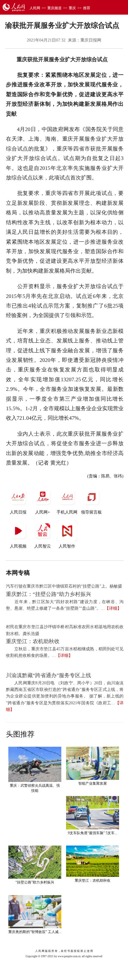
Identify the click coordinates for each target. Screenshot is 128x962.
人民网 (34, 8)
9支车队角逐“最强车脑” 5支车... (92, 833)
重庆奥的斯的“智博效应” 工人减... (34, 932)
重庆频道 (54, 8)
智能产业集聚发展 (92, 783)
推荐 (86, 8)
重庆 (72, 8)
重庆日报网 (90, 40)
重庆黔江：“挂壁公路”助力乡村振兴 (48, 594)
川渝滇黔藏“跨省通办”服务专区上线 (48, 675)
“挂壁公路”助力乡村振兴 (34, 882)
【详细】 (113, 608)
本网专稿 (18, 572)
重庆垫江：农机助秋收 (33, 641)
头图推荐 (20, 734)
